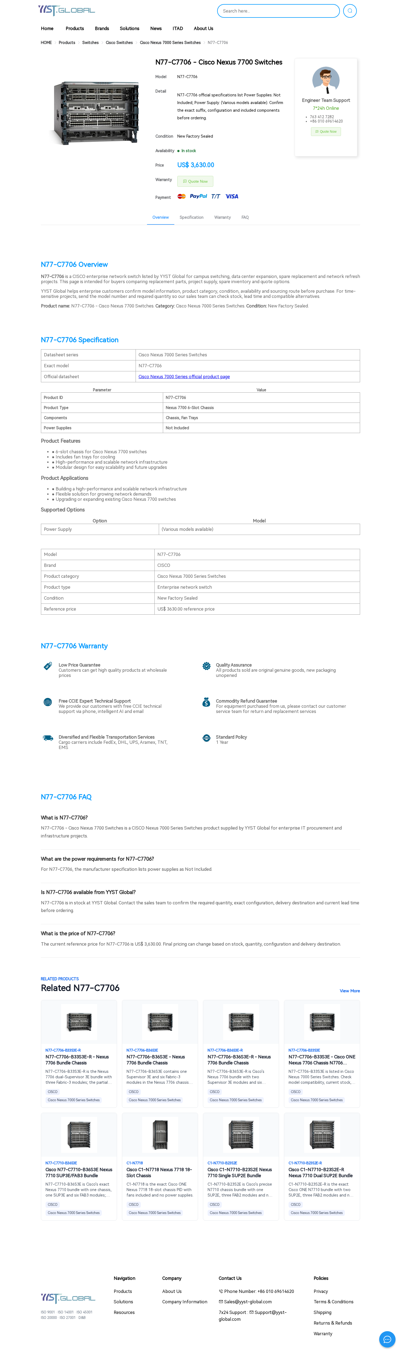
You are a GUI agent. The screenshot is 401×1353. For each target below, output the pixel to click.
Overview (160, 217)
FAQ (245, 217)
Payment (163, 197)
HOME (46, 42)
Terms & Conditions (334, 1301)
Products (75, 28)
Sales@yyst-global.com (247, 1301)
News (156, 28)
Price (159, 165)
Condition (164, 136)
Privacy (321, 1291)
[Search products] (350, 11)
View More (350, 990)
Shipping (322, 1312)
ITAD (178, 28)
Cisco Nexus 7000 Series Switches (170, 42)
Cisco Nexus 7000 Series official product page (184, 376)
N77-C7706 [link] (218, 42)
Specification (192, 217)
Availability (164, 151)
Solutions (129, 28)
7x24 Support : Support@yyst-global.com (253, 1316)
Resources (124, 1312)
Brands (102, 28)
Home (47, 28)
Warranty (163, 179)
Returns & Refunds (333, 1323)
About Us (203, 28)
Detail (160, 91)
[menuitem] (160, 216)
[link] (46, 42)
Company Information (184, 1301)
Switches (90, 42)
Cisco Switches (119, 42)
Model (160, 77)
